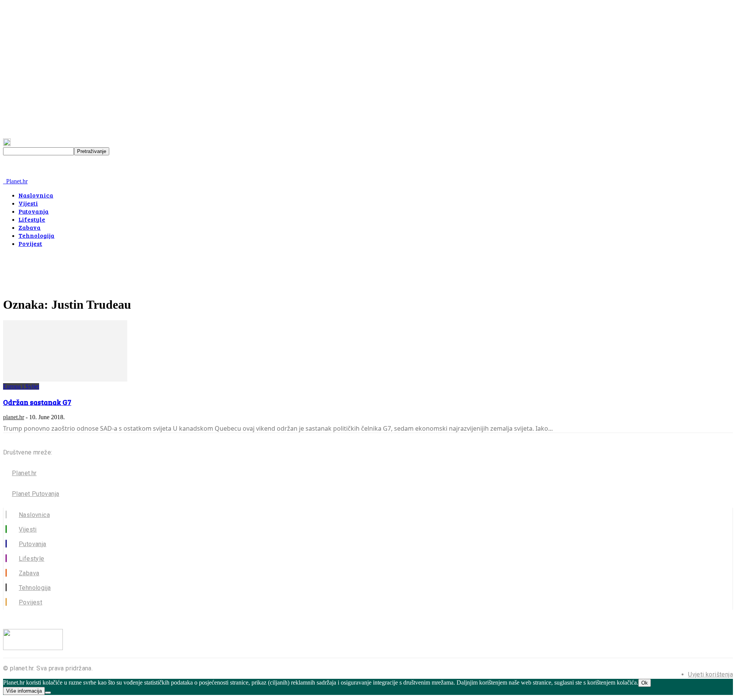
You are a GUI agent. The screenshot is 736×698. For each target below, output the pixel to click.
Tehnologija (36, 235)
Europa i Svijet (21, 386)
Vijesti (28, 203)
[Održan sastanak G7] (65, 379)
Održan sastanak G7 (37, 402)
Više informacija (24, 691)
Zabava (29, 227)
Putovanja (33, 211)
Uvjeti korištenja (710, 674)
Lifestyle (31, 219)
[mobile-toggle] (13, 174)
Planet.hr (24, 473)
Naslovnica (35, 195)
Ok (644, 683)
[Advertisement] (142, 271)
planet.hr (13, 417)
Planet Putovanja (35, 493)
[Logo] (4, 181)
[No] (48, 692)
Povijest (30, 243)
